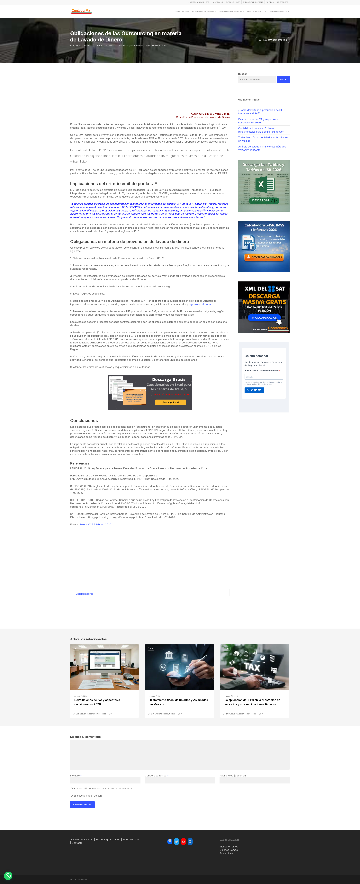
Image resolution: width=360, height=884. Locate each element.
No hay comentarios (275, 39)
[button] (8, 876)
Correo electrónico (157, 775)
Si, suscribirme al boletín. (87, 795)
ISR (151, 649)
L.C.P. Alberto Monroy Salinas (163, 714)
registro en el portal (200, 304)
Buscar (283, 79)
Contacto (77, 842)
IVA (76, 649)
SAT (164, 45)
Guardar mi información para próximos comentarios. (103, 788)
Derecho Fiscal (152, 45)
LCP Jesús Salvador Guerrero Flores (91, 714)
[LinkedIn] (190, 841)
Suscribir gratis (104, 839)
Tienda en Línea (229, 846)
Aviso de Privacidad (81, 839)
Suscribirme (226, 853)
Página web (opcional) (233, 775)
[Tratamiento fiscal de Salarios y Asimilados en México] (179, 681)
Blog (117, 839)
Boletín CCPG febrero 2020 (95, 524)
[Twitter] (176, 841)
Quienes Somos (229, 849)
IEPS (227, 649)
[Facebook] (169, 841)
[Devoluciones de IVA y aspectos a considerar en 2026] (104, 681)
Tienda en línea (131, 839)
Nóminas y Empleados (131, 45)
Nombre (76, 775)
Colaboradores (83, 45)
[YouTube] (183, 841)
